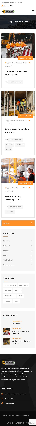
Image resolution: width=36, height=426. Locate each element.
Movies (6, 250)
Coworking (23, 285)
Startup (8, 301)
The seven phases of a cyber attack (20, 332)
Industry (19, 144)
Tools (16, 301)
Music (5, 255)
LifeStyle (6, 246)
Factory (9, 144)
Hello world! (16, 324)
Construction (15, 82)
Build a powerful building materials (21, 342)
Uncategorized (9, 265)
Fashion (6, 241)
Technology (8, 260)
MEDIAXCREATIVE (28, 423)
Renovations (9, 296)
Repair (8, 149)
